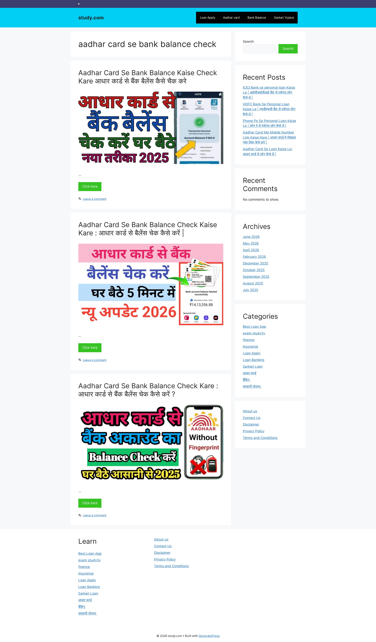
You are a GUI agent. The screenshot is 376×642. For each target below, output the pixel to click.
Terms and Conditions (260, 438)
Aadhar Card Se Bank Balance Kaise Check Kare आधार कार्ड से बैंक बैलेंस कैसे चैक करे (147, 77)
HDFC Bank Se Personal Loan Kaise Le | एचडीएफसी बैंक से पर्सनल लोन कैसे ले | (269, 109)
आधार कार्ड (249, 373)
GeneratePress (209, 636)
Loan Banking (253, 360)
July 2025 (250, 290)
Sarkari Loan (253, 366)
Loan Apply (207, 17)
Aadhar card (231, 17)
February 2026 (254, 257)
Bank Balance (257, 17)
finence (248, 340)
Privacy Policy (253, 431)
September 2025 (256, 277)
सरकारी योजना (252, 386)
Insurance (250, 347)
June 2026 (251, 237)
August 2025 (253, 283)
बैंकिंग (246, 380)
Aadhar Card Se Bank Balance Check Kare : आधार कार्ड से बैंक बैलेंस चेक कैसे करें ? (148, 390)
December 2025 (255, 263)
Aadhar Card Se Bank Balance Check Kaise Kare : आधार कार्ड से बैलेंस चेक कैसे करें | (147, 228)
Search (248, 41)
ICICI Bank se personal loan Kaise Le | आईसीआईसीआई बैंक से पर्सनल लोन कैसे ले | (269, 92)
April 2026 (251, 250)
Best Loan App (254, 327)
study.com (91, 18)
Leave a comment (94, 198)
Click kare (90, 186)
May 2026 (251, 243)
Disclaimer (251, 424)
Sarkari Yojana (284, 17)
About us (250, 411)
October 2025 (254, 270)
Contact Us (251, 418)
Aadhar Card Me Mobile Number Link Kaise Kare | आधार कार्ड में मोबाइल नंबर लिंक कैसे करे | (269, 137)
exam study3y (254, 333)
